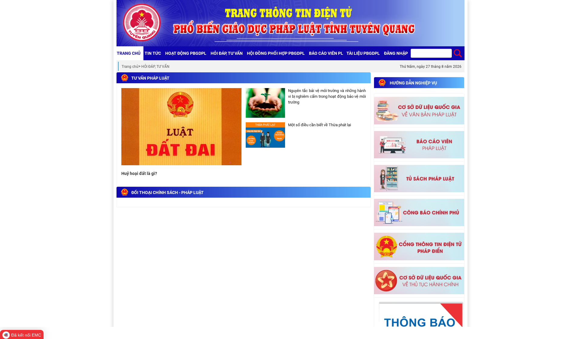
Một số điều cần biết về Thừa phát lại (319, 125)
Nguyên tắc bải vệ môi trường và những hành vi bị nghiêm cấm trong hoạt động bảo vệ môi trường (327, 96)
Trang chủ (130, 66)
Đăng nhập (396, 53)
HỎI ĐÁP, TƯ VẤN (155, 66)
